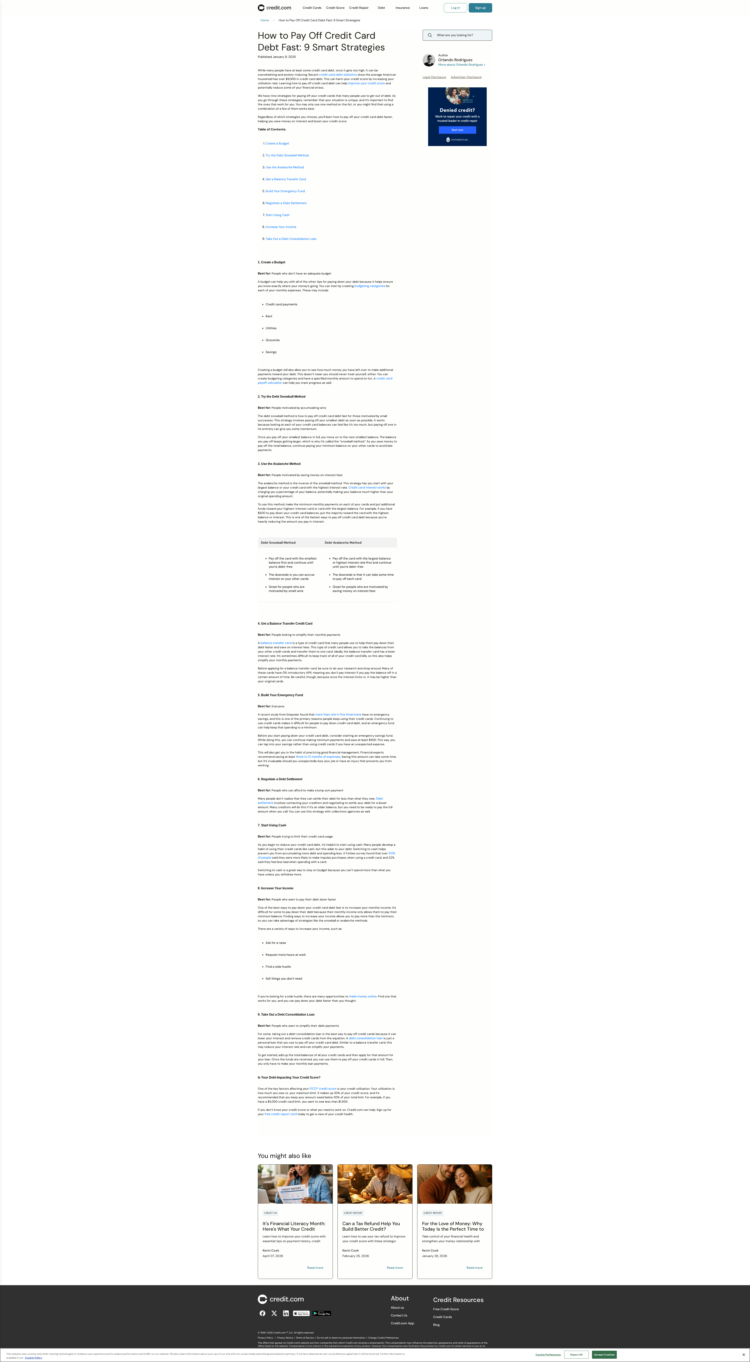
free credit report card (281, 1114)
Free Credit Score (446, 1309)
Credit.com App (402, 1323)
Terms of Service (305, 1337)
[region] (375, 1355)
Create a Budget (277, 143)
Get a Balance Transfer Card (286, 179)
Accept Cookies (604, 1354)
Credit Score (335, 8)
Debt (381, 8)
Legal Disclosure (434, 77)
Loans (423, 8)
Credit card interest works (367, 487)
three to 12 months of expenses (318, 757)
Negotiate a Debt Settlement (286, 203)
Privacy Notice (285, 1337)
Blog (436, 1325)
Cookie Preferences (548, 1354)
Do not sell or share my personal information (341, 1337)
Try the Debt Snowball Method (287, 155)
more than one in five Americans (338, 714)
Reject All (576, 1354)
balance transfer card (276, 643)
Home (265, 20)
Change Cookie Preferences (383, 1337)
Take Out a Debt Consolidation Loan (291, 239)
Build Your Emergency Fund (285, 191)
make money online (363, 996)
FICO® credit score (323, 1089)
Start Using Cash (277, 215)
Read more (315, 1268)
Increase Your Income (281, 227)
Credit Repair (359, 8)
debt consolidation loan (366, 1038)
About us (397, 1308)
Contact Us (399, 1315)
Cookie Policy (33, 1357)
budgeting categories (369, 286)
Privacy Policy (265, 1337)
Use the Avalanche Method (285, 167)
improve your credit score (366, 83)
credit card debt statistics (338, 75)
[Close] (743, 1354)
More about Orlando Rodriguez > (462, 65)
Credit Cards (312, 8)
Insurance (403, 8)
